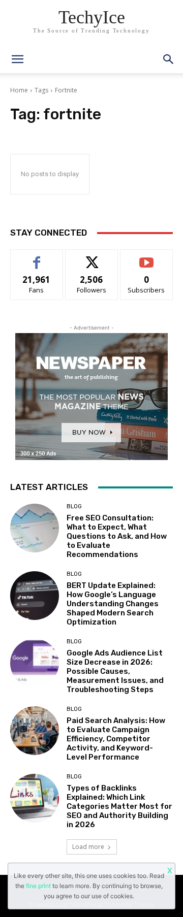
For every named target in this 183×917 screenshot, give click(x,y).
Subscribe (146, 257)
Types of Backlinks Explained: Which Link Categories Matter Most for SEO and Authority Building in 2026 (119, 806)
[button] (169, 59)
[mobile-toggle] (17, 59)
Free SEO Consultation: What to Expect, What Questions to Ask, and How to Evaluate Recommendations (117, 536)
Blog (74, 506)
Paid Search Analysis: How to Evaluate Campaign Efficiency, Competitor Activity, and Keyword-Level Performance (116, 739)
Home (19, 90)
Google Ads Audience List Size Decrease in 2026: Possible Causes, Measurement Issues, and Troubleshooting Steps (115, 671)
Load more (88, 846)
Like (37, 257)
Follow (92, 257)
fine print (38, 886)
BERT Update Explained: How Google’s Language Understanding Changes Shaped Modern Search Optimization (113, 604)
